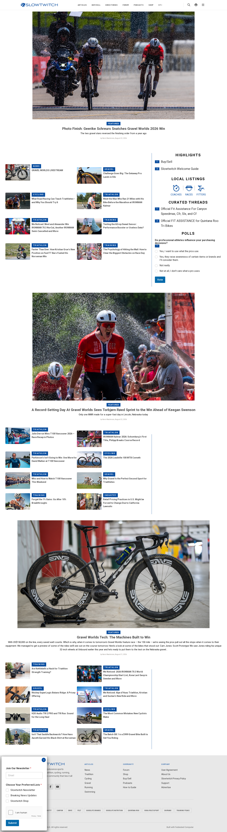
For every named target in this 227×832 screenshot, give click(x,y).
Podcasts (139, 5)
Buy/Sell (96, 5)
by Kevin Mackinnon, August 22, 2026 (113, 138)
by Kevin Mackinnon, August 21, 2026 (113, 654)
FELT (79, 810)
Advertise (166, 787)
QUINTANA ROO (133, 810)
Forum (126, 5)
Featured (113, 123)
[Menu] (203, 5)
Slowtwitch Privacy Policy (173, 778)
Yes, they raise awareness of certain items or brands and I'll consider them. (190, 258)
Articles (82, 5)
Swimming (90, 792)
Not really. (165, 265)
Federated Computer (184, 827)
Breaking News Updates (24, 795)
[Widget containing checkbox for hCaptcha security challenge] (24, 812)
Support (165, 783)
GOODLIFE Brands (93, 810)
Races (189, 194)
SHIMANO (167, 810)
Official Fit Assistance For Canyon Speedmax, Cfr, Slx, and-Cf (184, 211)
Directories (111, 5)
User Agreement (169, 770)
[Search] (189, 5)
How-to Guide (129, 787)
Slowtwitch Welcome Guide (180, 169)
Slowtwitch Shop (20, 801)
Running (89, 787)
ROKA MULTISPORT (152, 810)
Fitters (201, 194)
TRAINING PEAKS (183, 810)
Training (110, 220)
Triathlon (111, 194)
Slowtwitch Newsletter (23, 790)
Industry (110, 495)
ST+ (160, 5)
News (36, 166)
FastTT (49, 810)
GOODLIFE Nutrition (114, 810)
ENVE (70, 810)
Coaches (176, 194)
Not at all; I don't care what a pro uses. (180, 270)
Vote (160, 279)
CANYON (60, 810)
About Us (165, 774)
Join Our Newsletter (18, 768)
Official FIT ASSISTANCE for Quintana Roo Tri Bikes (190, 223)
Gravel (109, 169)
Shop (151, 5)
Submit (12, 822)
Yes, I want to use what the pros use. (179, 251)
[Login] (196, 5)
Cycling (38, 194)
